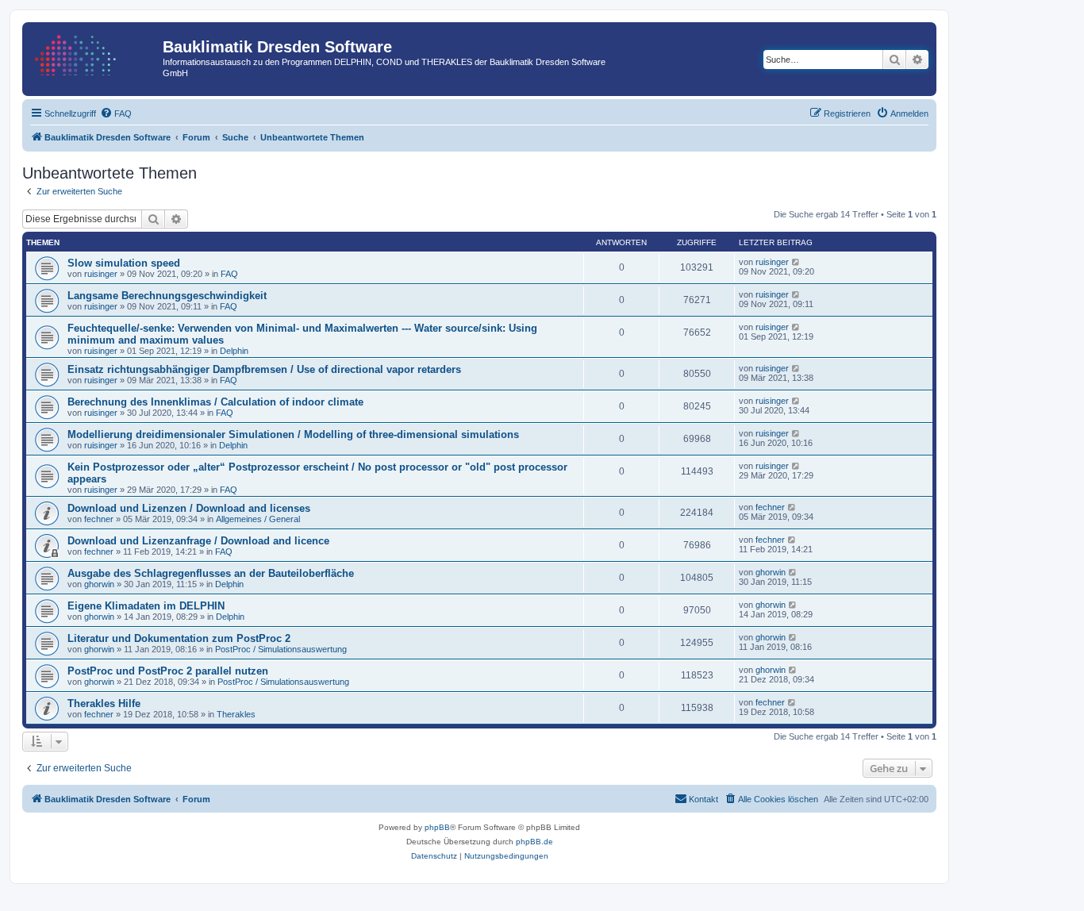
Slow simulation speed (123, 263)
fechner (98, 519)
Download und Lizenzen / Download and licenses (188, 508)
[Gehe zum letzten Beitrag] (796, 262)
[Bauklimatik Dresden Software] (94, 51)
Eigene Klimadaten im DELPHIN (146, 606)
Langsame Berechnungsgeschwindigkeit (167, 296)
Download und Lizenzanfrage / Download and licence (198, 541)
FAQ (229, 274)
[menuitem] (116, 113)
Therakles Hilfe (103, 703)
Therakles (236, 714)
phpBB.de (534, 841)
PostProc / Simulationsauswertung (281, 649)
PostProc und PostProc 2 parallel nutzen (167, 671)
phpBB (437, 827)
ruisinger (100, 274)
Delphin (234, 351)
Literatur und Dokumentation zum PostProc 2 (178, 638)
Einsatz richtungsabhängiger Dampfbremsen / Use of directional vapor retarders (264, 369)
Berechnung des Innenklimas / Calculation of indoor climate (215, 402)
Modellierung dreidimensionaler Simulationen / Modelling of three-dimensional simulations (293, 434)
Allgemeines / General (258, 519)
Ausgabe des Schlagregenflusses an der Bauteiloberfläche (210, 573)
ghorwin (99, 584)
